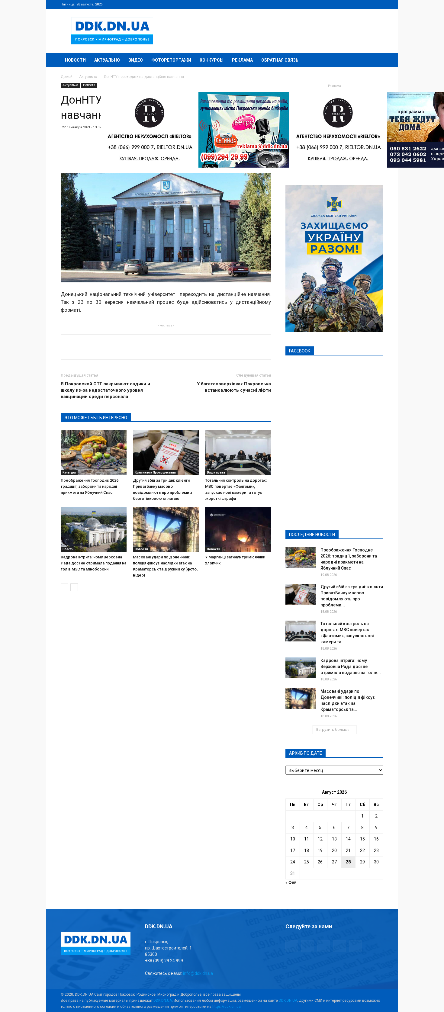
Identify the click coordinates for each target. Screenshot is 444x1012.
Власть (68, 549)
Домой (66, 77)
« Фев (291, 882)
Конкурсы (212, 60)
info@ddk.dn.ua (198, 973)
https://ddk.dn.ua (226, 1006)
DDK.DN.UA (162, 1000)
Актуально (107, 60)
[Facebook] (338, 4)
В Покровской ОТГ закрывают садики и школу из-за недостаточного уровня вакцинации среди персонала (105, 390)
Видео (135, 60)
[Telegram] (348, 4)
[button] (376, 60)
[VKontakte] (368, 4)
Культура (69, 472)
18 (306, 850)
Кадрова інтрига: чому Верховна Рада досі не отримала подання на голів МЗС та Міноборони (93, 563)
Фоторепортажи (171, 60)
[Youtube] (378, 4)
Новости (75, 60)
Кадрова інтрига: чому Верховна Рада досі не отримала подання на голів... (350, 666)
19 (320, 850)
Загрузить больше (332, 729)
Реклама (242, 60)
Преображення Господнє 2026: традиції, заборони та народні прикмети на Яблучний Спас (90, 486)
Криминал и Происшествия (155, 472)
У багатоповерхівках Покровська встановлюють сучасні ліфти (234, 387)
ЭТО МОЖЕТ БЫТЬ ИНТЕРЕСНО (95, 417)
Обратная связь (279, 60)
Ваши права (216, 472)
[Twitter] (358, 4)
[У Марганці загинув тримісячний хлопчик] (238, 529)
